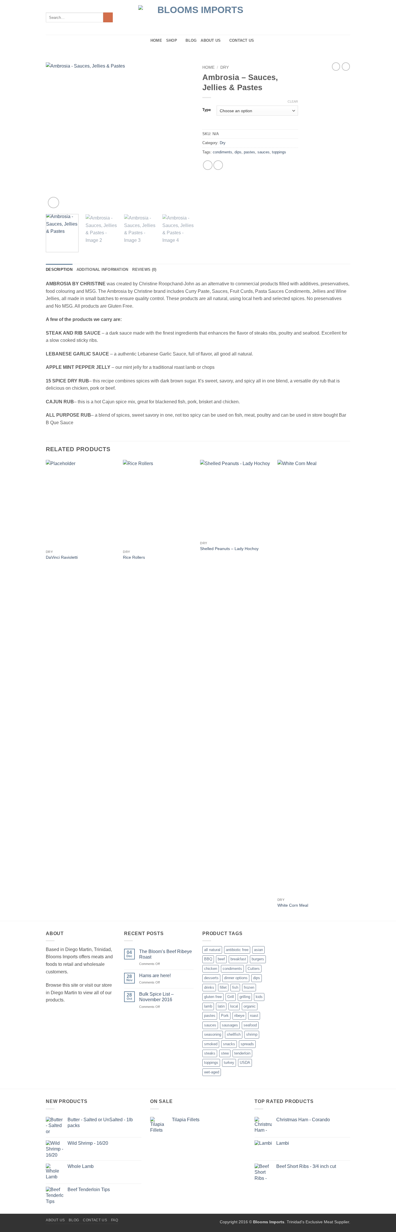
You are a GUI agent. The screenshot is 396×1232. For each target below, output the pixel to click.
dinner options (236, 978)
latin (221, 1006)
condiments (222, 152)
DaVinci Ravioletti (62, 557)
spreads (247, 1044)
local (234, 1006)
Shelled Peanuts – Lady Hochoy (229, 548)
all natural (212, 950)
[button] (53, 202)
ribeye (239, 1015)
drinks (209, 987)
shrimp (251, 1034)
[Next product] (336, 66)
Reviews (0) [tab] (144, 269)
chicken (210, 968)
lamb (208, 1006)
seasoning (212, 1034)
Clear (293, 101)
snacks (229, 1044)
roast (254, 1015)
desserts (211, 978)
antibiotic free (237, 950)
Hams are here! (155, 975)
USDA (245, 1062)
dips (238, 152)
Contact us (241, 40)
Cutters (254, 968)
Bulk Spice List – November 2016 (156, 997)
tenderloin (242, 1053)
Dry (224, 67)
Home (156, 40)
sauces (263, 152)
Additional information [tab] (102, 269)
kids (259, 997)
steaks (209, 1053)
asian (258, 950)
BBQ (208, 959)
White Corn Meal (292, 905)
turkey (229, 1062)
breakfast (238, 959)
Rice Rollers (134, 557)
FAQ (114, 1220)
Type (206, 110)
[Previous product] (346, 66)
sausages (230, 1025)
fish (235, 987)
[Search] (144, 40)
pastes (249, 152)
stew (225, 1053)
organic (250, 1006)
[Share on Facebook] (207, 165)
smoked (210, 1044)
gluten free (213, 997)
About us (211, 40)
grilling (244, 997)
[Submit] (108, 17)
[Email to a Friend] (218, 165)
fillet (223, 987)
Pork (225, 1015)
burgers (258, 959)
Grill (230, 997)
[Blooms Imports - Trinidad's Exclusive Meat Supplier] (198, 17)
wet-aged (211, 1072)
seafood (250, 1025)
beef (221, 959)
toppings (279, 152)
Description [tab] (59, 269)
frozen (249, 987)
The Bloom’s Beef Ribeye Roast (165, 954)
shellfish (234, 1034)
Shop (171, 40)
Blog (191, 40)
